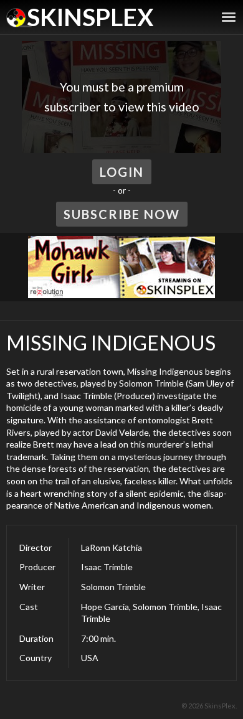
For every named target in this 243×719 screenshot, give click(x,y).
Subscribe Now (122, 214)
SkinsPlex (90, 16)
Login (122, 171)
